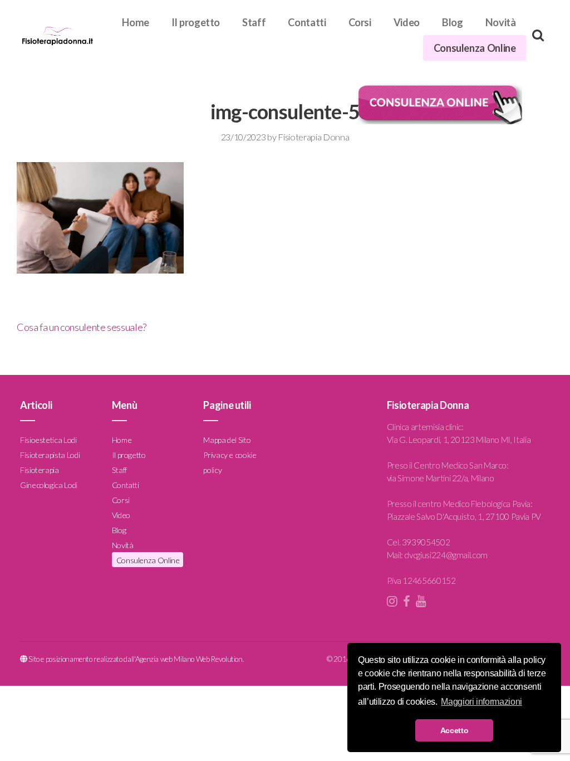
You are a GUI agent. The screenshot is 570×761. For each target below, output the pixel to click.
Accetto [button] (454, 730)
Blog (452, 22)
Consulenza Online (475, 48)
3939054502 (426, 542)
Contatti (307, 22)
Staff (254, 22)
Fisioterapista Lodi (50, 455)
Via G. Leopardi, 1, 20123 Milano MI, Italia (459, 440)
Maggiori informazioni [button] (481, 701)
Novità (500, 22)
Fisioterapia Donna (313, 136)
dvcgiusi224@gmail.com (445, 555)
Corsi (359, 22)
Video (407, 22)
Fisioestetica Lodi (48, 440)
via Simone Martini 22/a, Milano (440, 478)
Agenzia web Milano (165, 659)
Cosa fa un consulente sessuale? (81, 327)
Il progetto (195, 22)
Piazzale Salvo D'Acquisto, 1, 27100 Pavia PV (464, 516)
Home (135, 22)
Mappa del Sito (226, 440)
